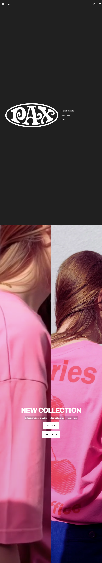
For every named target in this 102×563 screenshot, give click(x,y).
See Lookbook (51, 434)
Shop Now (51, 425)
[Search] (9, 4)
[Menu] (3, 4)
